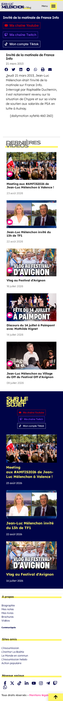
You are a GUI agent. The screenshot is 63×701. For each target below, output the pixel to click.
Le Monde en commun (14, 655)
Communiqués (8, 627)
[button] (53, 6)
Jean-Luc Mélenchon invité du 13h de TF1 (29, 233)
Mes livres (7, 613)
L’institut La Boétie (12, 651)
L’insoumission (10, 648)
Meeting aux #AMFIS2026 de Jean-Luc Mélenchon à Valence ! (30, 185)
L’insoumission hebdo (14, 659)
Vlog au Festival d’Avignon (26, 280)
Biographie (8, 605)
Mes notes (7, 609)
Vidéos (5, 620)
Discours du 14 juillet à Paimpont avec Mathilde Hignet (31, 327)
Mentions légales (40, 695)
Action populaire (11, 663)
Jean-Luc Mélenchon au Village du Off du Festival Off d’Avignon (30, 375)
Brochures (7, 616)
